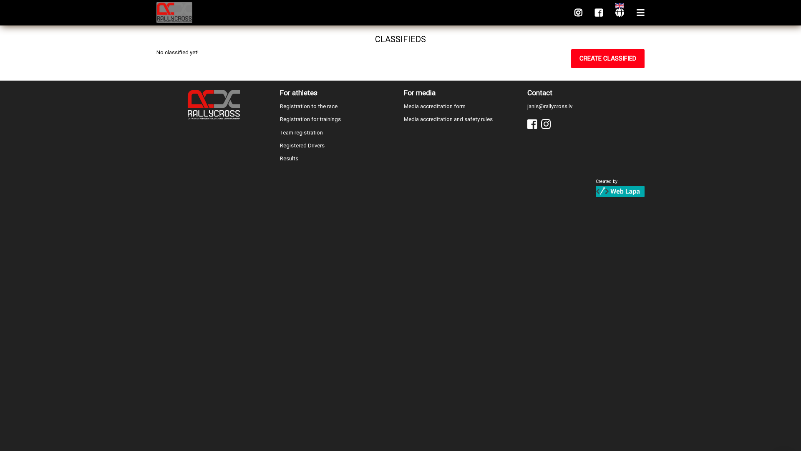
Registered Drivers (302, 145)
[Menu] (641, 12)
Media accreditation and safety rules (448, 119)
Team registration (301, 132)
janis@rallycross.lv (549, 106)
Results (289, 158)
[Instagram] (578, 12)
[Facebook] (599, 12)
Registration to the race (309, 106)
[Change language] (619, 12)
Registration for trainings (310, 119)
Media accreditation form (435, 106)
